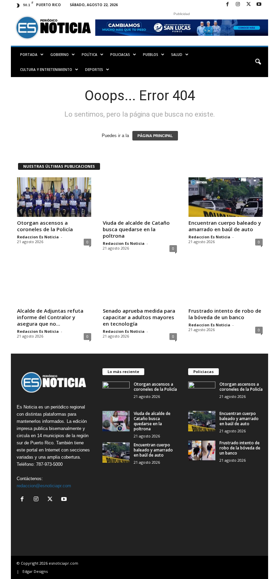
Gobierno (59, 54)
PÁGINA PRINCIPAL (155, 136)
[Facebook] (227, 4)
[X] (248, 4)
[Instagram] (238, 4)
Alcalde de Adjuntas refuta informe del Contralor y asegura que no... (50, 317)
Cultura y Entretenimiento (46, 69)
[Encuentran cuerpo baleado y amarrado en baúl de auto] (225, 197)
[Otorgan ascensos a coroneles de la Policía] (54, 197)
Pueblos (150, 54)
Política (89, 54)
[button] (257, 62)
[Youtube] (259, 4)
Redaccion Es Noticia (38, 236)
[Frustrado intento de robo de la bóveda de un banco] (225, 285)
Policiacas (120, 54)
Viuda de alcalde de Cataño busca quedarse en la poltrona (136, 229)
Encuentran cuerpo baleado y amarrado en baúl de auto (224, 226)
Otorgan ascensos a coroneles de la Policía (45, 226)
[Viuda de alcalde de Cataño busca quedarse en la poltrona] (140, 197)
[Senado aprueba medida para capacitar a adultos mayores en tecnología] (140, 285)
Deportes (94, 69)
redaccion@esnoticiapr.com (44, 485)
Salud (176, 54)
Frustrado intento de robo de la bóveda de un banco (224, 314)
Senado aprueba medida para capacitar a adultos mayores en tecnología (139, 317)
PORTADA (28, 54)
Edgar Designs (35, 571)
